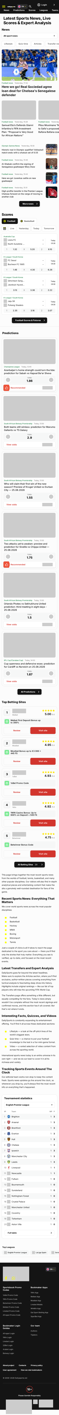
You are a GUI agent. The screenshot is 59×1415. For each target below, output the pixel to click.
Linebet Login (8, 1341)
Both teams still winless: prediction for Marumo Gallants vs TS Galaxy (29, 428)
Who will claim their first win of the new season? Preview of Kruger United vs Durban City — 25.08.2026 (28, 486)
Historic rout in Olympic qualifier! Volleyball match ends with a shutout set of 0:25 (22, 151)
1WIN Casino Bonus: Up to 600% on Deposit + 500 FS (24, 813)
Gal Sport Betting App (39, 1312)
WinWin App (36, 1308)
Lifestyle (8, 44)
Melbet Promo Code (11, 1307)
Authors (34, 1331)
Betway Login (8, 1353)
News (6, 10)
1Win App (34, 1293)
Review (16, 730)
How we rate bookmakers (31, 1370)
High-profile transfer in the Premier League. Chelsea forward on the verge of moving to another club (22, 194)
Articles (38, 44)
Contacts (22, 1365)
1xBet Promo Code (20, 783)
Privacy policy (37, 1365)
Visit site (43, 730)
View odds (11, 444)
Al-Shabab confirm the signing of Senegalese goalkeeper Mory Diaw (18, 165)
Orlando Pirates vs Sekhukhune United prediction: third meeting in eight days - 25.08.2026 (25, 606)
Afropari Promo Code (11, 1315)
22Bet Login (7, 1345)
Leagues (44, 10)
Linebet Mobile (37, 1304)
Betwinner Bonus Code (22, 845)
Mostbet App (36, 1300)
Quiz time (23, 44)
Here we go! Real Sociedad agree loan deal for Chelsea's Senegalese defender (29, 91)
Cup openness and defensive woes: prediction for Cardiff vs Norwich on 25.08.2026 (29, 665)
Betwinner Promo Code (12, 1303)
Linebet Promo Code (11, 1311)
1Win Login (7, 1337)
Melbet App (35, 1297)
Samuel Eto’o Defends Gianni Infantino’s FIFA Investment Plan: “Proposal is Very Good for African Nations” (17, 130)
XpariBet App (36, 1316)
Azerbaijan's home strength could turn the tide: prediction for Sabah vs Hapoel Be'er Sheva (29, 372)
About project (8, 1365)
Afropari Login (9, 1333)
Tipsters (34, 1335)
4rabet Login (8, 1349)
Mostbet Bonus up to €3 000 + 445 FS (26, 752)
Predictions (19, 10)
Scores (32, 10)
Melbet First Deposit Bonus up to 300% (26, 721)
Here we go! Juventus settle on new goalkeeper (19, 179)
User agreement (9, 1370)
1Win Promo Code (10, 1299)
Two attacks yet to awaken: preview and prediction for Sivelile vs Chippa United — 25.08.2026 (26, 546)
